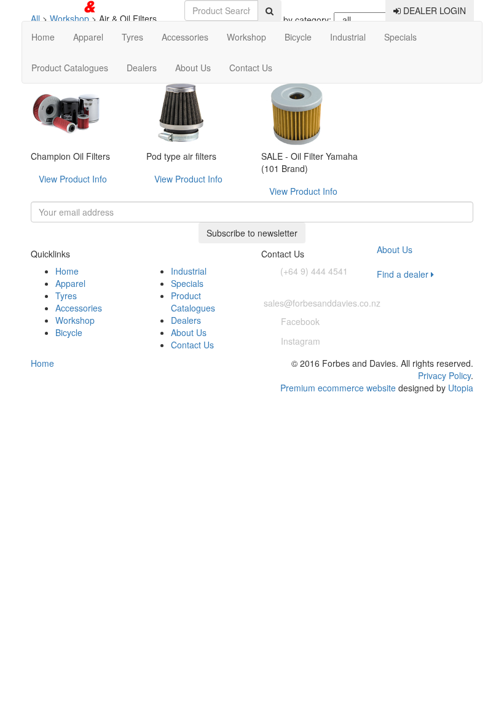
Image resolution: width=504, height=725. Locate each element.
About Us (193, 67)
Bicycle (298, 37)
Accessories (185, 37)
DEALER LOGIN (433, 10)
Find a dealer (404, 274)
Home (43, 37)
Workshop (246, 37)
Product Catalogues (69, 67)
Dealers (142, 67)
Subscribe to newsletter (252, 233)
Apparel (88, 37)
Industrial (348, 37)
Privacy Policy (444, 375)
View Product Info (73, 179)
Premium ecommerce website (338, 388)
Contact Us (250, 67)
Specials (400, 37)
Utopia (460, 388)
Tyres (132, 37)
